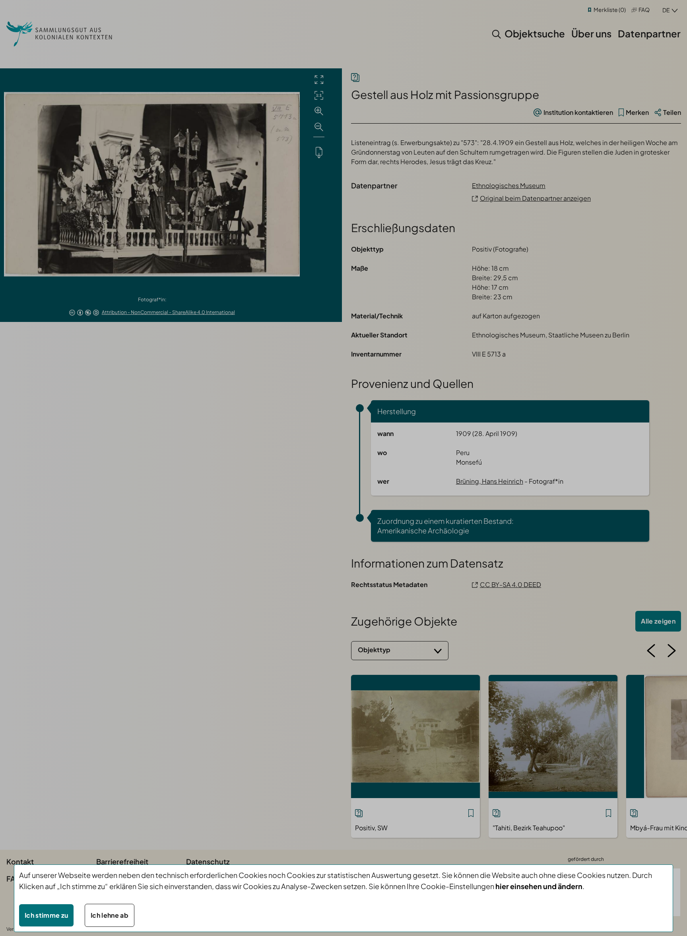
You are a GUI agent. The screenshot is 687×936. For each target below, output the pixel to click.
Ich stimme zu (46, 915)
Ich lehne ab (109, 915)
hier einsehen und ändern (538, 886)
